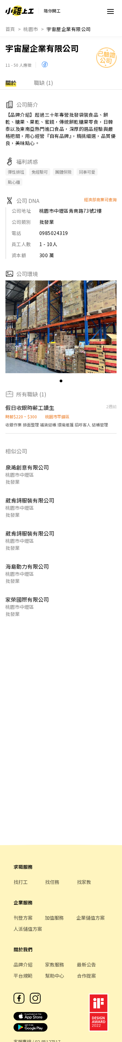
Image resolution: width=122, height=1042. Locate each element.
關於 (10, 83)
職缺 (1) (43, 83)
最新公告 (86, 964)
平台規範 (23, 975)
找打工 (21, 882)
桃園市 (30, 29)
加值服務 (54, 917)
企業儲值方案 (90, 917)
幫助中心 (54, 975)
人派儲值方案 (28, 928)
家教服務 (54, 964)
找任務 (52, 882)
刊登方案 (23, 917)
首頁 (10, 29)
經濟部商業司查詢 (100, 199)
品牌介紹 (23, 964)
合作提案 (86, 975)
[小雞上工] (19, 10)
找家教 (84, 882)
